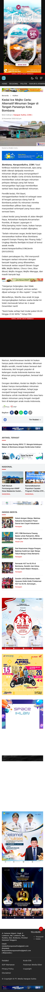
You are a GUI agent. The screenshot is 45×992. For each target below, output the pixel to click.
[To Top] (41, 929)
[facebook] (12, 413)
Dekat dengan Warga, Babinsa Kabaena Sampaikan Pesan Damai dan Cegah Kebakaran (27, 521)
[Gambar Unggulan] (22, 145)
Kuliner (15, 96)
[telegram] (26, 413)
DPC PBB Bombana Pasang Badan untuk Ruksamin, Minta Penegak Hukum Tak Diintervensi (28, 536)
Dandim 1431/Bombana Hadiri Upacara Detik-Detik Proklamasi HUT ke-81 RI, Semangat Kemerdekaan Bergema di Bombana (28, 583)
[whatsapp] (21, 413)
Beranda (5, 96)
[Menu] (41, 78)
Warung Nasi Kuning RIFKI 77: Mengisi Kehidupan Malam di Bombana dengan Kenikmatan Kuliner (22, 445)
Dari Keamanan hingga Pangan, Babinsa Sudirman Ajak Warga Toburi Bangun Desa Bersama (28, 551)
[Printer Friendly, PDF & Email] (9, 407)
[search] (36, 78)
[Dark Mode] (32, 78)
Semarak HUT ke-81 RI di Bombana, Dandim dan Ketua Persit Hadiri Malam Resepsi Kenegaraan (27, 567)
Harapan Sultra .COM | (22, 115)
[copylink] (30, 413)
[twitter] (16, 413)
